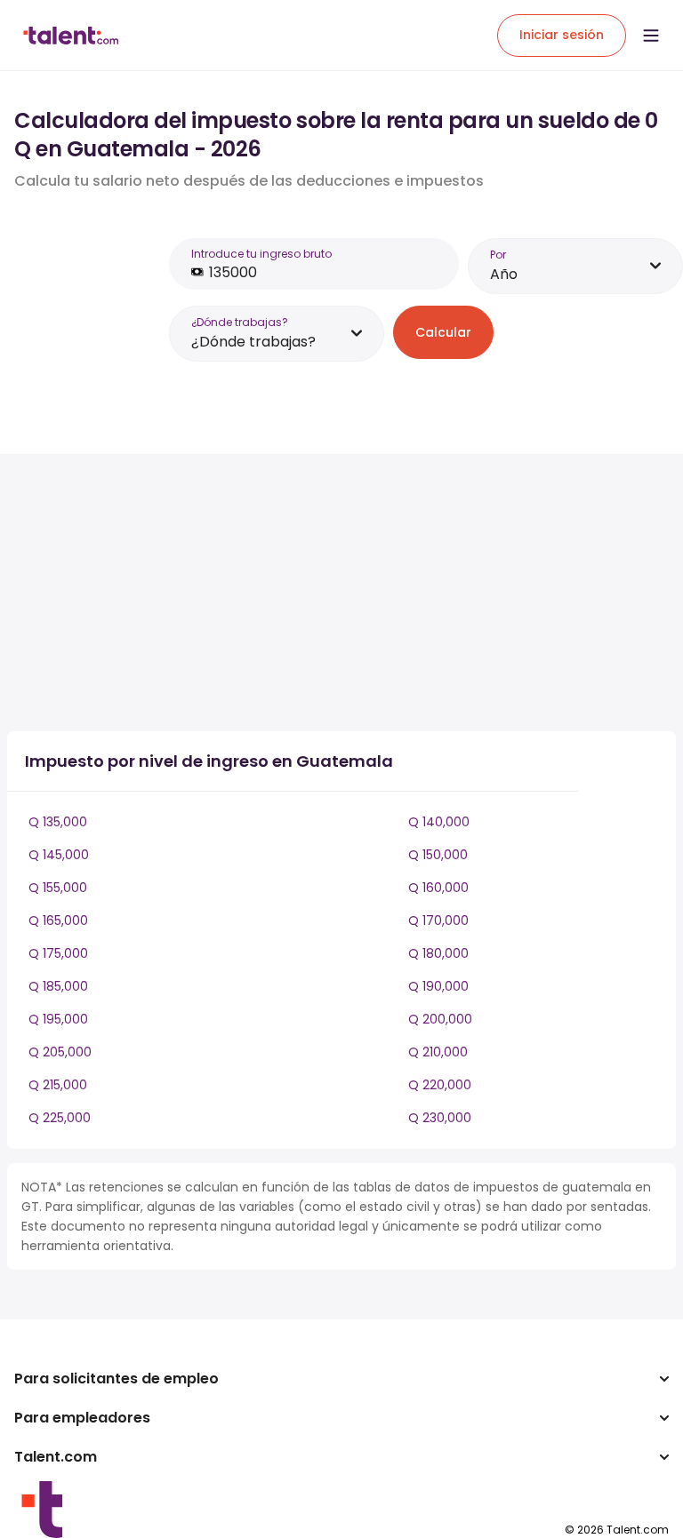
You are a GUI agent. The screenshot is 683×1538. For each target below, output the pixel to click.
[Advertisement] (318, 592)
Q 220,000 (439, 1085)
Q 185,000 (58, 986)
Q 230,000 (439, 1118)
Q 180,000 (438, 953)
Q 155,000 (57, 888)
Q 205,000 (60, 1052)
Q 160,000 (438, 888)
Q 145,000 (58, 855)
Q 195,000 (58, 1019)
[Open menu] (651, 35)
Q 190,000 (438, 986)
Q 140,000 (439, 822)
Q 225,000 (59, 1118)
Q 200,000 (440, 1019)
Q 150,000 (438, 855)
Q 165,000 (58, 920)
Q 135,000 (57, 822)
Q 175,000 (58, 953)
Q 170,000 (438, 920)
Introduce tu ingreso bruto (261, 253)
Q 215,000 (57, 1085)
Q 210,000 (438, 1052)
